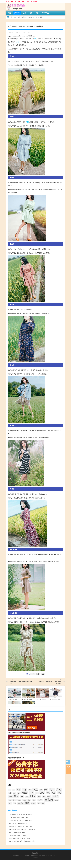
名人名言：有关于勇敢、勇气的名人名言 (20, 826)
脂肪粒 (40, 800)
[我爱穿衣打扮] (15, 4)
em (9, 790)
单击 (30, 790)
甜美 (10, 796)
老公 (34, 800)
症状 (22, 796)
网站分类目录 (42, 855)
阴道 (43, 803)
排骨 (31, 792)
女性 (19, 1)
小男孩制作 (35, 857)
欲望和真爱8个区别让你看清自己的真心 (20, 814)
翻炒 (29, 800)
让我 (15, 803)
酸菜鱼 (33, 803)
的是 (39, 796)
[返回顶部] (68, 771)
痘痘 (27, 122)
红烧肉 (24, 800)
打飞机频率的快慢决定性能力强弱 (18, 817)
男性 (23, 1)
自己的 (49, 799)
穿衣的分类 (34, 1)
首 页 (7, 1)
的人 (33, 796)
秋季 (10, 800)
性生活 (25, 792)
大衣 (45, 789)
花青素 (56, 800)
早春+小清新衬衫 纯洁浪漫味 (17, 832)
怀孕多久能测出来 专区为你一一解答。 (20, 838)
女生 (10, 793)
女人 (52, 789)
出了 (36, 38)
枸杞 (48, 793)
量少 (39, 803)
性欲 (19, 793)
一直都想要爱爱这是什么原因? (17, 835)
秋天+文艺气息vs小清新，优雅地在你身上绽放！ (23, 841)
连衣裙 (20, 803)
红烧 (19, 800)
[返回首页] (68, 762)
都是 (27, 803)
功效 (24, 789)
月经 (42, 792)
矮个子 (55, 796)
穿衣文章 (13, 1)
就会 (14, 793)
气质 (53, 792)
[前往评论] (68, 767)
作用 (18, 789)
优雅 (13, 790)
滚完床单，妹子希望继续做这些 (18, 823)
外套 (41, 790)
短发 (48, 796)
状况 (17, 42)
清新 (59, 793)
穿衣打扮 (13, 17)
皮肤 (44, 796)
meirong (11, 32)
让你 (10, 803)
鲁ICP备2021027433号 (51, 855)
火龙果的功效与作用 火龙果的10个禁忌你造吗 (22, 829)
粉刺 (14, 800)
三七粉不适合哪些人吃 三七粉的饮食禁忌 (20, 820)
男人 (16, 796)
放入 (37, 793)
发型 (28, 1)
